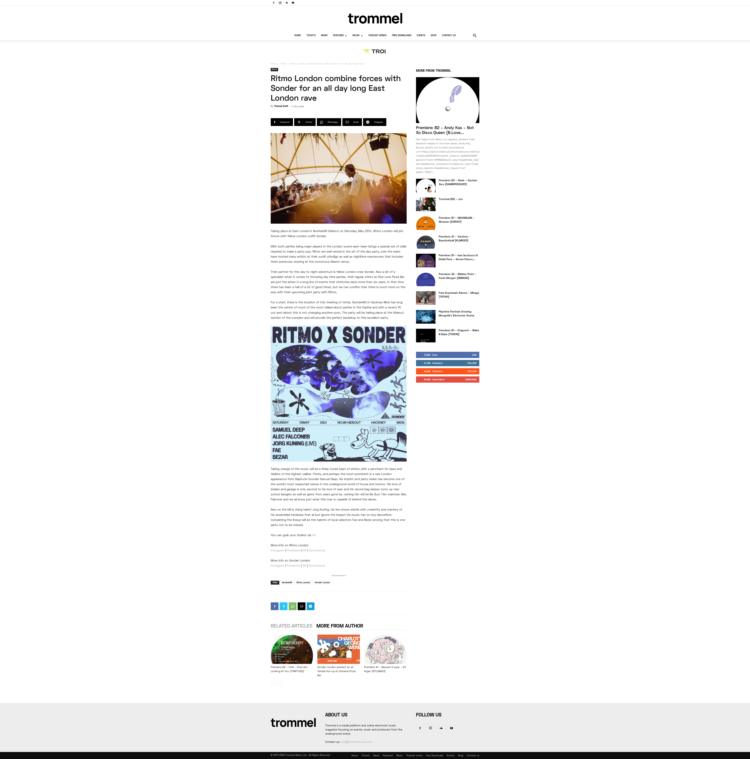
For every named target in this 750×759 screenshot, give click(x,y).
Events (421, 36)
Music (356, 36)
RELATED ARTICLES (291, 626)
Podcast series (378, 36)
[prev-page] (273, 683)
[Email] (301, 606)
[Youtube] (293, 2)
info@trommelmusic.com (356, 742)
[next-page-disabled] (279, 683)
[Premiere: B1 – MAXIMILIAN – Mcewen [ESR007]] (426, 223)
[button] (474, 36)
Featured (338, 36)
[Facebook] (274, 2)
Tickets (311, 36)
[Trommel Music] (375, 18)
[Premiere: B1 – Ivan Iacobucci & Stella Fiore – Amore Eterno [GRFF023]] (426, 260)
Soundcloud (317, 550)
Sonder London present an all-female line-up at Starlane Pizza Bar (336, 671)
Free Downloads (401, 36)
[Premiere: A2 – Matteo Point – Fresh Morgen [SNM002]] (426, 279)
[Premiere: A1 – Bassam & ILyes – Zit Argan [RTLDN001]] (385, 649)
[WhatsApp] (292, 606)
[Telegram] (310, 606)
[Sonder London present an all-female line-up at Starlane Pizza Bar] (338, 649)
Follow (472, 363)
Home (297, 36)
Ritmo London (303, 583)
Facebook (293, 550)
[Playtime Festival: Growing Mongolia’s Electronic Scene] (426, 317)
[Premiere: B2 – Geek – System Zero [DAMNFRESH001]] (426, 185)
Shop (434, 36)
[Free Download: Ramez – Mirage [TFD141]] (426, 298)
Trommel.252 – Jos (451, 199)
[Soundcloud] (286, 2)
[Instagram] (280, 2)
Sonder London (322, 583)
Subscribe (471, 379)
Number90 (287, 583)
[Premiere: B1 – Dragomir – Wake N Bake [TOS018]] (426, 335)
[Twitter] (284, 606)
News (324, 36)
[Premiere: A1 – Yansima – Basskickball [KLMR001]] (426, 242)
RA (304, 550)
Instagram (277, 550)
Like (474, 354)
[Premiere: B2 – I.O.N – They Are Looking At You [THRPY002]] (292, 649)
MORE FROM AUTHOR (339, 626)
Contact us (449, 36)
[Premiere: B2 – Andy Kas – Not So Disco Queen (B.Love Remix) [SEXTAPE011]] (447, 100)
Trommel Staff (281, 106)
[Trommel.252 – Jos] (426, 204)
